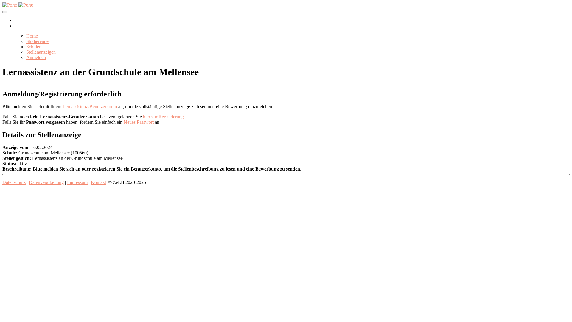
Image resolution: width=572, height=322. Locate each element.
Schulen (33, 46)
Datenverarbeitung (46, 182)
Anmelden (36, 57)
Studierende (37, 41)
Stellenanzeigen (41, 52)
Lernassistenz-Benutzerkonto (90, 106)
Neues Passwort (139, 122)
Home (32, 35)
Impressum (77, 182)
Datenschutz (14, 182)
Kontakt (98, 182)
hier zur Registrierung (163, 116)
